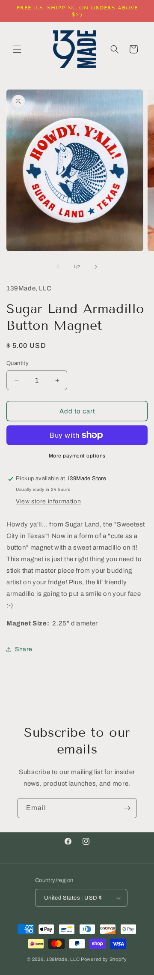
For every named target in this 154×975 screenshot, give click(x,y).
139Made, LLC (63, 959)
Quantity (17, 363)
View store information (48, 501)
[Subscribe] (127, 808)
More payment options (77, 456)
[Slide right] (95, 266)
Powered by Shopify (104, 959)
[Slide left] (58, 266)
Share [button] (24, 649)
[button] (17, 49)
